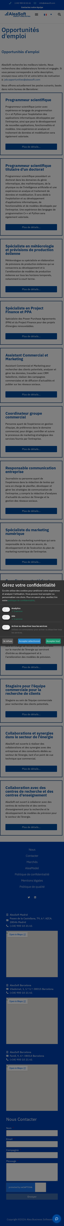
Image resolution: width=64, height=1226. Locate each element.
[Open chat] (57, 1219)
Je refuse (7, 641)
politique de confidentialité (21, 600)
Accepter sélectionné (29, 641)
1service (17, 611)
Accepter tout (53, 641)
